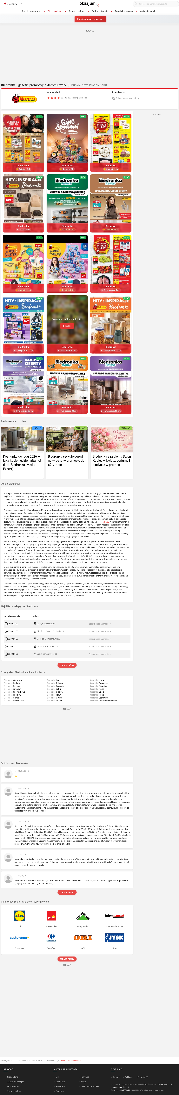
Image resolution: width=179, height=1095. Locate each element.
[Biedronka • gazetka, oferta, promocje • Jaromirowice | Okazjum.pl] (24, 97)
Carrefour (60, 1091)
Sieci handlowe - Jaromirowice (29, 1060)
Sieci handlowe (13, 1086)
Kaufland (85, 1077)
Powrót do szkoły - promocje (89, 19)
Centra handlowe (14, 1091)
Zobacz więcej (67, 665)
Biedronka (51, 1060)
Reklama (129, 1077)
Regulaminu (148, 1084)
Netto (83, 1082)
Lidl (57, 1077)
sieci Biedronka (19, 606)
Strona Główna (13, 1077)
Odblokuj (67, 326)
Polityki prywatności (165, 1084)
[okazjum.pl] (89, 4)
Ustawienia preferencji (120, 1087)
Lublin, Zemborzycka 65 (47, 654)
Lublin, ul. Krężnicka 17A (47, 646)
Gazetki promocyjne (15, 1082)
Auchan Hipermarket (90, 1086)
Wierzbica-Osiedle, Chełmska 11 (50, 631)
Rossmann (60, 1086)
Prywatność (142, 1077)
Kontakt (116, 1077)
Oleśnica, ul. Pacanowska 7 (48, 639)
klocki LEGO (104, 522)
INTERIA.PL (125, 1090)
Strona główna (6, 1060)
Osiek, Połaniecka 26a (46, 624)
